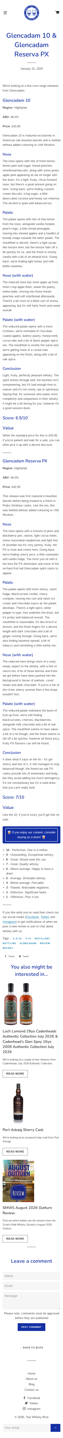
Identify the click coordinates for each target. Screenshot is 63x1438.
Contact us (31, 1389)
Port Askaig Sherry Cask (23, 1129)
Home (31, 1373)
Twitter (45, 917)
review (45, 943)
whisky (8, 948)
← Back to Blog (31, 1347)
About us (31, 1379)
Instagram (9, 921)
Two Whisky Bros (37, 1417)
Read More (15, 1073)
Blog (31, 1384)
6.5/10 (17, 938)
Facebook (32, 917)
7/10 (28, 938)
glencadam (28, 943)
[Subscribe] (55, 1428)
